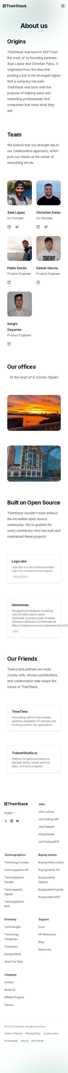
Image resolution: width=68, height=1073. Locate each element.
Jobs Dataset (46, 826)
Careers (9, 1004)
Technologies (12, 926)
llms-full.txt (37, 1040)
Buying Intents (12, 954)
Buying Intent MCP (49, 897)
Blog (41, 941)
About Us (9, 989)
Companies (11, 946)
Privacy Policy (33, 1033)
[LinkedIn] (11, 821)
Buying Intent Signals (50, 889)
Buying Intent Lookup (51, 862)
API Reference (47, 934)
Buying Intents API (49, 869)
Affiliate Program (14, 997)
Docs (41, 926)
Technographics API (16, 869)
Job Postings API (48, 819)
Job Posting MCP (48, 841)
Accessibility (11, 1040)
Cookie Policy (51, 1033)
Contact (9, 982)
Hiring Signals (46, 834)
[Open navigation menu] (63, 6)
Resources (44, 949)
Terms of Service (13, 1033)
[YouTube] (17, 821)
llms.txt (24, 1040)
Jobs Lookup (46, 811)
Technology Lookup (16, 862)
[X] (5, 821)
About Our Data (13, 961)
